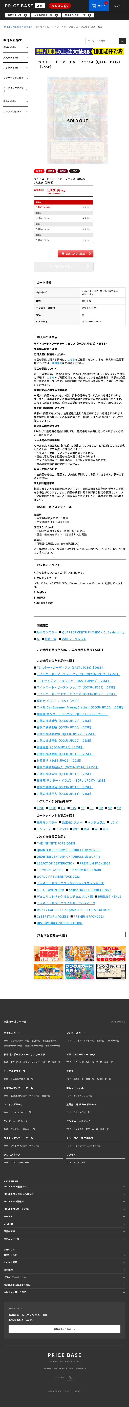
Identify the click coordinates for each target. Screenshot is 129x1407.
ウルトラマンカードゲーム (18, 1138)
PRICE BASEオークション (17, 1208)
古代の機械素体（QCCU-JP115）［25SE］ (65, 774)
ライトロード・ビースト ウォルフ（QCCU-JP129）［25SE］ (77, 687)
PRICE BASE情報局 (14, 1201)
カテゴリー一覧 (11, 1238)
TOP (6, 1040)
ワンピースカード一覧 (83, 1040)
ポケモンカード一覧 (20, 1040)
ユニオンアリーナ (13, 1104)
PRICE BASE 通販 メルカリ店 (19, 1193)
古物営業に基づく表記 (15, 1292)
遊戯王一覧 (78, 1078)
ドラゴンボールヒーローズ (81, 1054)
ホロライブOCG (75, 1087)
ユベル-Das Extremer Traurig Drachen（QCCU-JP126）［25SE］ (81, 707)
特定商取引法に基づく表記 (17, 1284)
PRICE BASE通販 (12, 26)
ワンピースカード (76, 1032)
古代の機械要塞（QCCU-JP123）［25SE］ (65, 727)
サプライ (71, 1154)
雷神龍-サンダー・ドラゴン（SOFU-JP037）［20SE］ (72, 780)
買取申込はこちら (64, 1329)
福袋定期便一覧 (49, 1040)
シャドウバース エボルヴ (80, 1138)
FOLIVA (8, 1216)
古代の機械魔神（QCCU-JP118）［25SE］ (65, 754)
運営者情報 (9, 1231)
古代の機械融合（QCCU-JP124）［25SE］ (65, 721)
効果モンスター (47, 632)
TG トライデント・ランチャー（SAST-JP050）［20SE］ (74, 681)
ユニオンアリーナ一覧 (21, 1112)
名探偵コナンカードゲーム (18, 1087)
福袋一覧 (36, 1040)
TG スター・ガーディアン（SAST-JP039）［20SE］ (71, 668)
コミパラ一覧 (113, 1040)
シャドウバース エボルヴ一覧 (87, 1145)
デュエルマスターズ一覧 (22, 1078)
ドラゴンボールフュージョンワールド (24, 1054)
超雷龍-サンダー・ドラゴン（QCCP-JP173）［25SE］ (72, 714)
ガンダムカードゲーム (78, 1121)
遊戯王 (27, 26)
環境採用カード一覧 (34, 1045)
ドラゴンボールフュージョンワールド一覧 (30, 1062)
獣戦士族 (50, 639)
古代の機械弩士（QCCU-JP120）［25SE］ (65, 740)
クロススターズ (12, 1154)
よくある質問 (10, 1262)
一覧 (35, 26)
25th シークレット (73, 639)
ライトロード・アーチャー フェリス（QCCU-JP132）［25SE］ (78, 674)
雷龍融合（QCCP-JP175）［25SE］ (60, 747)
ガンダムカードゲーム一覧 (85, 1129)
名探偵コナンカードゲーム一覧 (25, 1095)
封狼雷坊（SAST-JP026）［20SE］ (60, 760)
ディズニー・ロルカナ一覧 (23, 1129)
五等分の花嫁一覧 (81, 1112)
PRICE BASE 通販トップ (16, 1186)
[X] (70, 1377)
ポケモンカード (12, 1032)
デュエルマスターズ (15, 1071)
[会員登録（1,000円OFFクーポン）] (79, 51)
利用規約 (57, 363)
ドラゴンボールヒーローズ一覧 (87, 1062)
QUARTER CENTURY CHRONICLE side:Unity (93, 632)
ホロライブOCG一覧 (83, 1095)
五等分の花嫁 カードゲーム (81, 1104)
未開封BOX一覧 (53, 1045)
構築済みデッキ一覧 (13, 1045)
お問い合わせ (10, 1255)
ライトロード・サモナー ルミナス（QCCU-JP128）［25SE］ (77, 694)
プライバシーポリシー (15, 1277)
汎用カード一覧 (104, 1078)
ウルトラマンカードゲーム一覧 (25, 1145)
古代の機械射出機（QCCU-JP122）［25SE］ (66, 734)
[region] (67, 15)
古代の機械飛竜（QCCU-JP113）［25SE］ (65, 787)
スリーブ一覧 (79, 1162)
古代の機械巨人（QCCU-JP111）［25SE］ (65, 794)
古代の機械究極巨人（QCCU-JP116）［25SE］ (68, 767)
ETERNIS (8, 1223)
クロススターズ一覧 (20, 1162)
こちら (71, 359)
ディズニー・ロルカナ (16, 1121)
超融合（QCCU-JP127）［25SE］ (59, 701)
